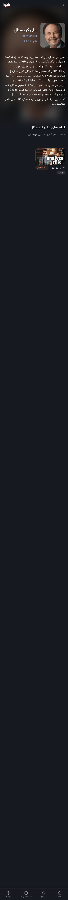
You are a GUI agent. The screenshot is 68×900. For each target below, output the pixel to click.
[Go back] (63, 5)
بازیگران (51, 134)
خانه (62, 134)
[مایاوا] (6, 5)
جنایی (60, 172)
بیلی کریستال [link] (35, 134)
